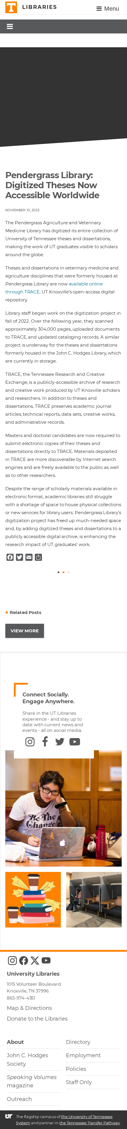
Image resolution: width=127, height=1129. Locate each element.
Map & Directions (29, 1008)
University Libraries (33, 974)
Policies (76, 1069)
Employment (83, 1055)
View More (25, 630)
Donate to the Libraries (37, 1019)
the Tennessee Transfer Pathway (89, 1122)
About (15, 1042)
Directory (78, 1042)
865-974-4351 (21, 998)
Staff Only (79, 1082)
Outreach (19, 1099)
